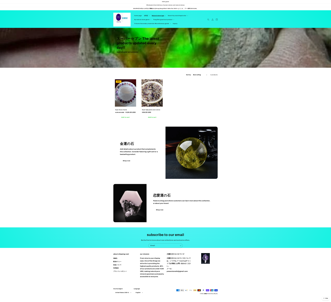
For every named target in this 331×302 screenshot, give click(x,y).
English (138, 292)
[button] (147, 16)
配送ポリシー (117, 261)
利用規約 (116, 268)
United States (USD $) (122, 292)
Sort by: (188, 74)
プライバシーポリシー (120, 271)
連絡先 (115, 258)
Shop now (126, 160)
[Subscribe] (180, 245)
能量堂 (205, 293)
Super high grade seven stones (151, 109)
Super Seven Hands (121, 109)
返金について (117, 265)
